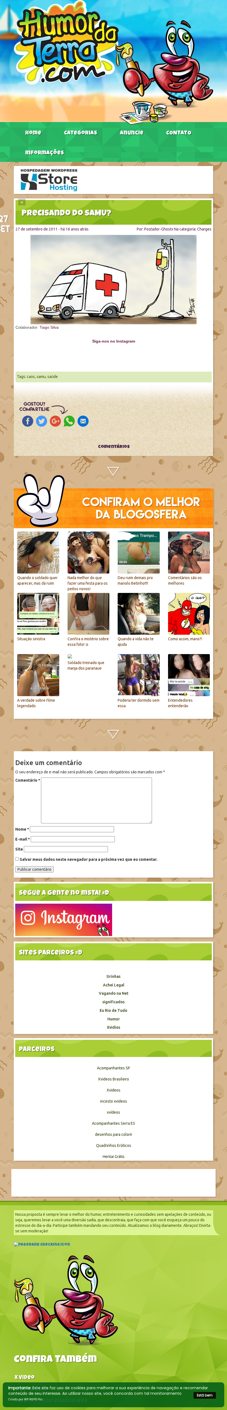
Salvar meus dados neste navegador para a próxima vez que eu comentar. (89, 859)
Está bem (205, 1395)
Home (33, 133)
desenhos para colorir (113, 1134)
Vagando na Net (113, 993)
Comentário (27, 780)
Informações (44, 153)
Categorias (80, 133)
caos (31, 376)
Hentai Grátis (114, 1156)
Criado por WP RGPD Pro (25, 1399)
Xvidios (113, 1027)
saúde (52, 376)
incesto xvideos (113, 1101)
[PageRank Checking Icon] (42, 1245)
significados (113, 1002)
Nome (22, 829)
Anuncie (131, 133)
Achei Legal (113, 985)
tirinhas (113, 976)
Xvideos (113, 1090)
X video (25, 1378)
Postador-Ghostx (158, 229)
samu (41, 376)
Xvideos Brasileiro (113, 1079)
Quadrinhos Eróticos (113, 1145)
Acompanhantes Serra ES (113, 1123)
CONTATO (178, 133)
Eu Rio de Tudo (113, 1010)
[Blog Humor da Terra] (113, 62)
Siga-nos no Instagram (113, 341)
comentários (113, 447)
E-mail (22, 839)
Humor (113, 1019)
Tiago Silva (49, 327)
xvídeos (113, 1112)
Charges (204, 229)
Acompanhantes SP (113, 1068)
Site (19, 849)
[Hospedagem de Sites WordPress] (49, 179)
